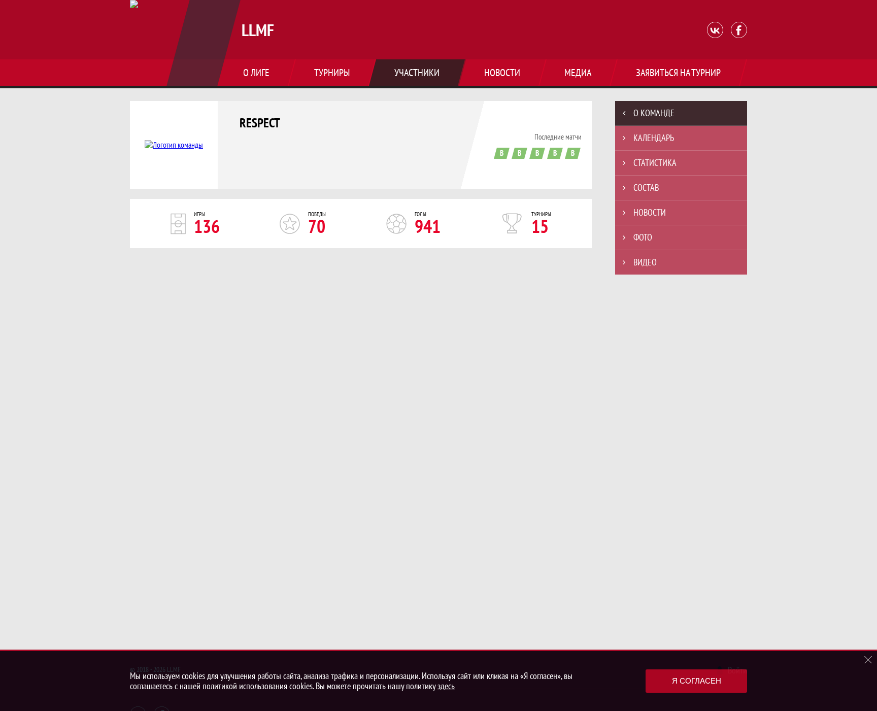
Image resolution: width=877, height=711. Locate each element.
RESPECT (260, 122)
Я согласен (696, 680)
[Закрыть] (868, 659)
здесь (446, 686)
